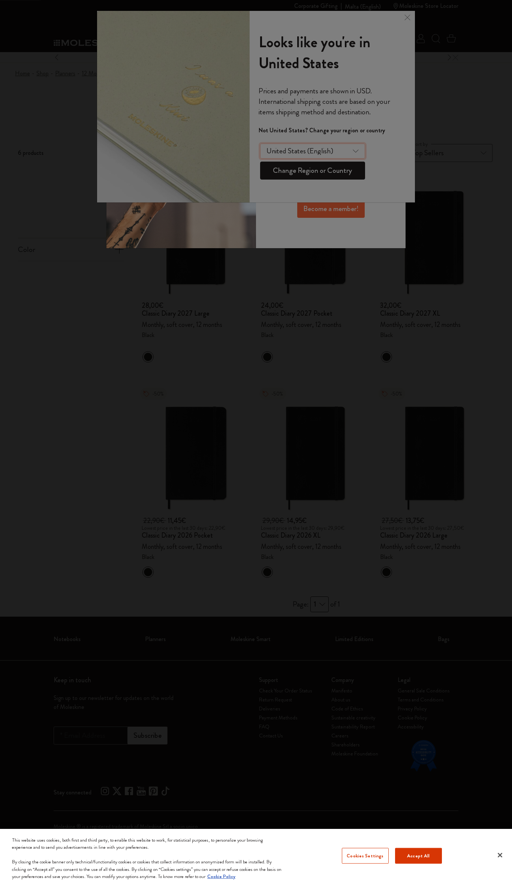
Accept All (418, 855)
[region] (256, 856)
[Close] (500, 855)
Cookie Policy (221, 876)
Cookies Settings (365, 855)
